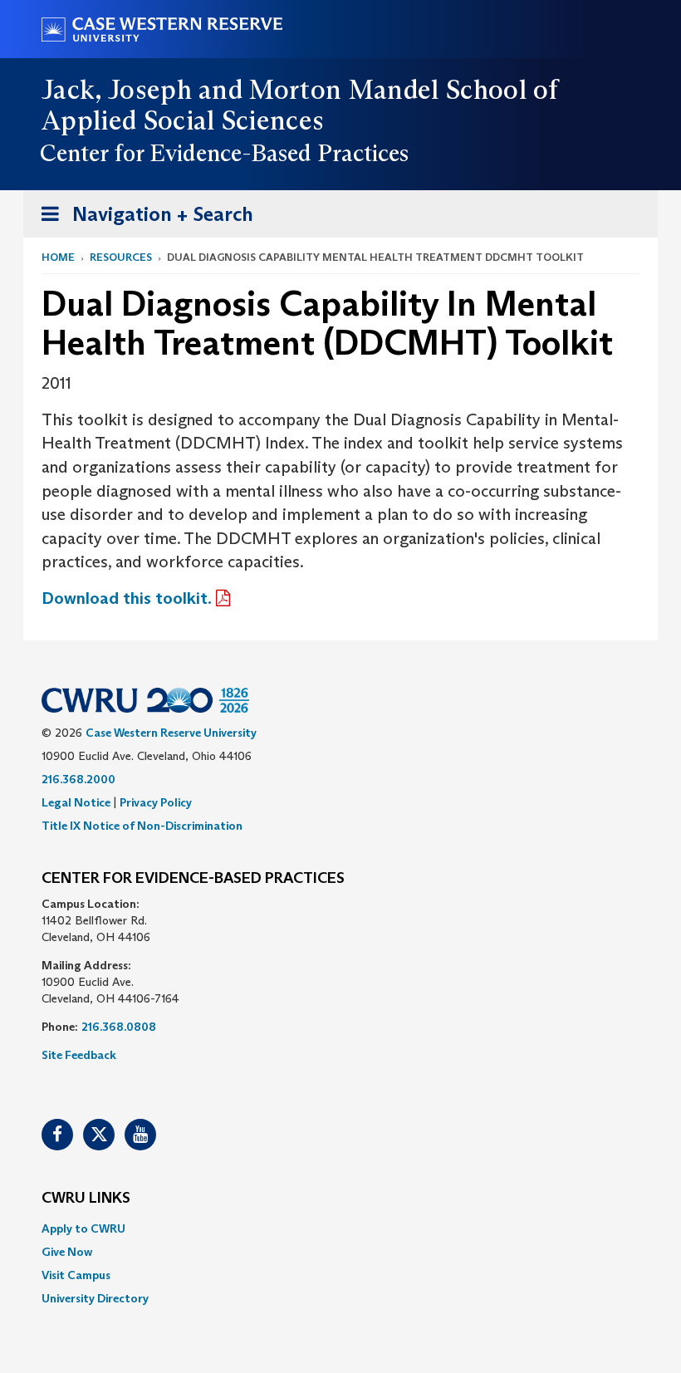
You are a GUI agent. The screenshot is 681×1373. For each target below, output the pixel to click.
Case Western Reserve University (171, 732)
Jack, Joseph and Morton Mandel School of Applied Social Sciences (300, 105)
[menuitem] (340, 1228)
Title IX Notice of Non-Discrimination (142, 825)
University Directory (95, 1298)
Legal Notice (76, 802)
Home (58, 257)
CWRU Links (86, 1198)
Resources (121, 257)
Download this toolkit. (127, 598)
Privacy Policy (156, 802)
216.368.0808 (118, 1026)
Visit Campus (76, 1275)
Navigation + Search (142, 219)
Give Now (67, 1251)
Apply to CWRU (83, 1228)
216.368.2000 (78, 779)
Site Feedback (79, 1054)
